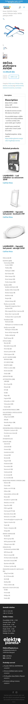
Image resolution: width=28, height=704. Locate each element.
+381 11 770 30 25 (8, 613)
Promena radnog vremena (12, 681)
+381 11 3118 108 (8, 611)
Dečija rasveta (11, 83)
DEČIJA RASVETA (20, 85)
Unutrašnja (10, 85)
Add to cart (13, 77)
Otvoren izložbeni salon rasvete (13, 671)
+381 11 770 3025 (19, 1)
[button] (3, 19)
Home (4, 11)
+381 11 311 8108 (10, 1)
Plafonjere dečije (12, 13)
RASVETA (9, 11)
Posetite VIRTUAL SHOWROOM (13, 666)
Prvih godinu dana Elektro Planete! (14, 676)
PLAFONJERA (18, 88)
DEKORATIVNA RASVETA (8, 88)
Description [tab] (8, 95)
